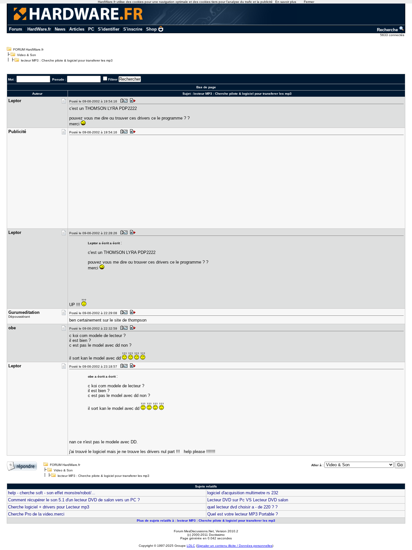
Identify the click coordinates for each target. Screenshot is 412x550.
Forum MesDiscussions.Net (194, 531)
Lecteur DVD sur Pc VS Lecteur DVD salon (247, 499)
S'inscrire (132, 29)
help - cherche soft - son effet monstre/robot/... (51, 492)
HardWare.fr (39, 29)
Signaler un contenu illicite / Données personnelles (234, 545)
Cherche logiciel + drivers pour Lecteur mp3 (48, 507)
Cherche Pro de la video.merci (36, 514)
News (60, 29)
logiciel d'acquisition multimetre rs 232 (242, 492)
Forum (15, 29)
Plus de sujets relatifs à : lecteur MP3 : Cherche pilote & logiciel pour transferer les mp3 (206, 520)
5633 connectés (392, 35)
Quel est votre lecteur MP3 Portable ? (242, 514)
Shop (151, 29)
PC (91, 29)
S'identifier (108, 29)
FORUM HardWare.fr (28, 49)
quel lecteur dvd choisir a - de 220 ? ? (242, 507)
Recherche (388, 29)
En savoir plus (285, 2)
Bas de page (206, 87)
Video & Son (26, 55)
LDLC (191, 545)
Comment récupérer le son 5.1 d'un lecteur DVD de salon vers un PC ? (74, 499)
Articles (76, 29)
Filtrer (112, 79)
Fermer (309, 2)
